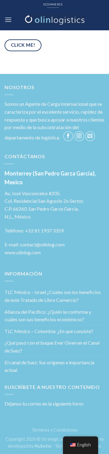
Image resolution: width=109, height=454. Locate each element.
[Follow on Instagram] (79, 136)
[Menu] (8, 19)
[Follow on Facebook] (68, 136)
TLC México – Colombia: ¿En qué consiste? (49, 331)
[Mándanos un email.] (90, 136)
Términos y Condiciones (54, 429)
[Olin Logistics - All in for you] (54, 20)
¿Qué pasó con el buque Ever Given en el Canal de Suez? (52, 346)
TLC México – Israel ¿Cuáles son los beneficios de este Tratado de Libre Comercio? (53, 296)
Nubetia (43, 446)
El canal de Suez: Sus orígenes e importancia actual (49, 366)
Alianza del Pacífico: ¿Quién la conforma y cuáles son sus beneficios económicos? (48, 315)
